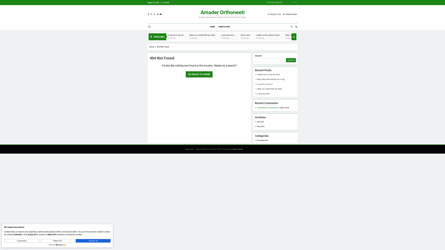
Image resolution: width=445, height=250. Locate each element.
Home (212, 27)
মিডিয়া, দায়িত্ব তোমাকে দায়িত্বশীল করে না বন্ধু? (271, 79)
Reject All (57, 241)
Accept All (93, 241)
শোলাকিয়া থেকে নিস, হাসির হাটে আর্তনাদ (260, 35)
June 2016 (260, 126)
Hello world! (284, 108)
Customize (21, 241)
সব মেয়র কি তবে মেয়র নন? (274, 2)
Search (258, 56)
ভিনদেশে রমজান (237, 35)
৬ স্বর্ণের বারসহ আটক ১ (220, 35)
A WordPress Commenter (267, 108)
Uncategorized (262, 140)
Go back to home (199, 74)
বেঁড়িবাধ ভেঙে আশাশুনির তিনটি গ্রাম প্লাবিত (194, 35)
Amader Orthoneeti (222, 12)
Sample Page (224, 27)
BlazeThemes (238, 149)
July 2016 (260, 122)
